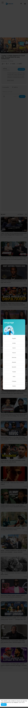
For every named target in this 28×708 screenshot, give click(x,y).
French (14, 352)
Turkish (14, 372)
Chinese (14, 381)
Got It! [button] (3, 704)
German (14, 357)
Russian (14, 362)
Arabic (14, 343)
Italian (14, 386)
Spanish (14, 367)
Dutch (14, 348)
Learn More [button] (22, 702)
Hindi (14, 376)
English (14, 338)
